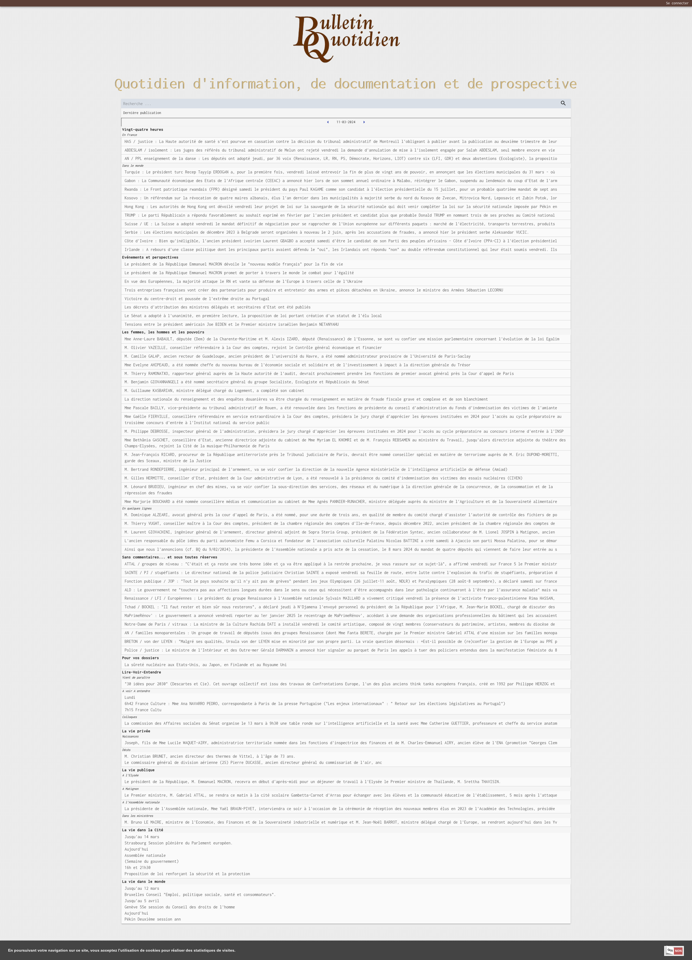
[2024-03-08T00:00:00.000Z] (328, 122)
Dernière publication (142, 113)
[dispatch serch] (563, 103)
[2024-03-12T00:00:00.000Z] (364, 122)
